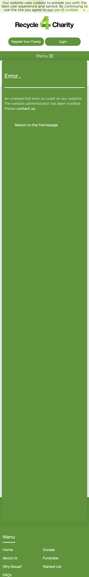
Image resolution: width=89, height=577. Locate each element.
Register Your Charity (26, 42)
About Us (10, 558)
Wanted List (52, 567)
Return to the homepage (36, 125)
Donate (49, 550)
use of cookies (66, 10)
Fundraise (50, 558)
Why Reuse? (12, 567)
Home (8, 550)
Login (63, 42)
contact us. (26, 108)
